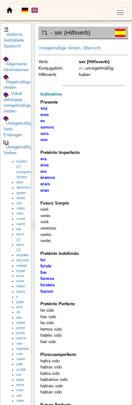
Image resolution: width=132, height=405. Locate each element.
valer (20, 400)
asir (19, 203)
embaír (21, 265)
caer (19, 213)
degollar (22, 255)
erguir (20, 271)
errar (20, 276)
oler (19, 317)
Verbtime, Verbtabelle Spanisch (14, 40)
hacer (20, 291)
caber (20, 208)
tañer (20, 380)
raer (19, 343)
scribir (21, 369)
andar (20, 198)
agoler (21, 193)
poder (20, 323)
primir (20, 333)
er (81, 68)
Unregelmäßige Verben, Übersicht (69, 48)
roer (19, 354)
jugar (20, 302)
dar (18, 229)
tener (20, 385)
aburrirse (23, 187)
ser (18, 374)
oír (18, 312)
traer (20, 390)
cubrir (20, 224)
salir (19, 364)
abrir (19, 182)
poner (20, 328)
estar (20, 281)
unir (19, 395)
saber (20, 359)
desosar (22, 260)
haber (20, 286)
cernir (20, 219)
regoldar (22, 348)
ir (17, 297)
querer (21, 338)
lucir (19, 307)
